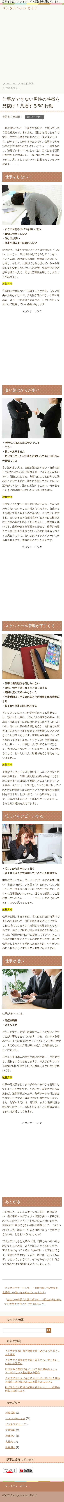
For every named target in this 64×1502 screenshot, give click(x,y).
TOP (18, 83)
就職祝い (10, 1435)
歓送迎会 (10, 1447)
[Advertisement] (32, 48)
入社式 (9, 1441)
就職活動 (10, 1412)
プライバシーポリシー (17, 1486)
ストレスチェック (15, 1418)
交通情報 (10, 1430)
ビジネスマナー (34, 117)
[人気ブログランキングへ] (26, 1470)
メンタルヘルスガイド (20, 8)
